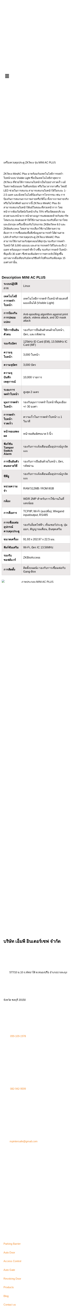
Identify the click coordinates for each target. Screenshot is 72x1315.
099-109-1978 (18, 1036)
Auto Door (9, 1252)
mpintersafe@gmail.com (24, 1141)
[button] (36, 75)
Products (8, 1287)
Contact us (9, 1304)
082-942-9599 (18, 1088)
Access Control (12, 1261)
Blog (6, 1296)
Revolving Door (12, 1278)
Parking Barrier (12, 1243)
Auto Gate (9, 1270)
